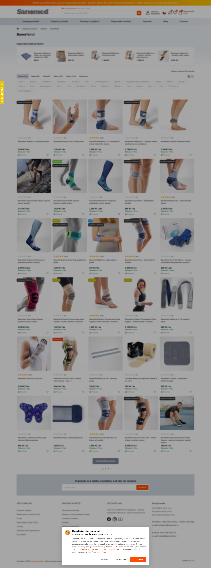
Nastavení (104, 559)
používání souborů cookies (111, 549)
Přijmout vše (138, 559)
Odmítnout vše (120, 559)
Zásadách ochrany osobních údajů (85, 549)
